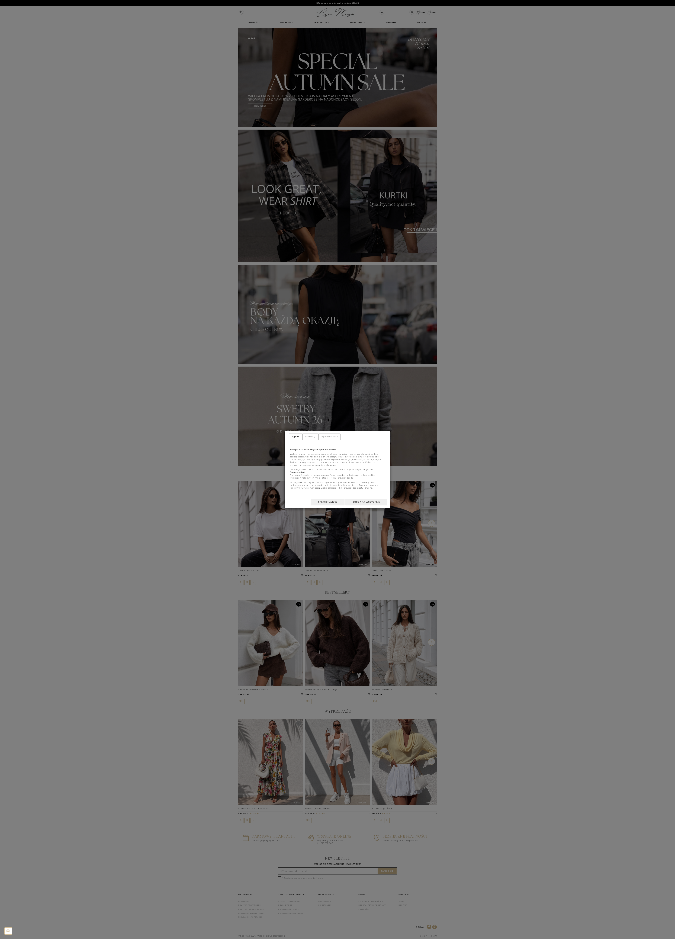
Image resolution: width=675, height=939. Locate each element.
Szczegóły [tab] (310, 436)
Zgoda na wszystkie (366, 502)
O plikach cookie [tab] (329, 436)
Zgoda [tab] (295, 436)
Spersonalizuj (327, 502)
